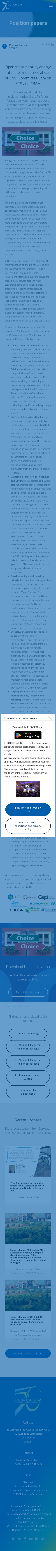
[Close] (50, 718)
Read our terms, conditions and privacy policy (28, 826)
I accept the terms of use (28, 809)
